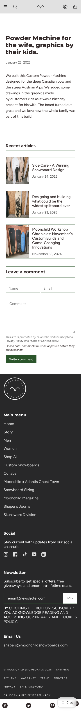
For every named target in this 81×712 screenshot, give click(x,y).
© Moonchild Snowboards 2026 (28, 669)
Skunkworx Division (20, 514)
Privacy (10, 686)
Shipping (62, 669)
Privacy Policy (14, 340)
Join (70, 598)
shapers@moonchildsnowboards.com (36, 645)
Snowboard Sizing (19, 489)
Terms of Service (40, 340)
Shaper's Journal (18, 506)
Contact (60, 678)
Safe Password (31, 686)
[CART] (75, 6)
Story (8, 432)
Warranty (28, 678)
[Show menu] (7, 6)
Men (7, 440)
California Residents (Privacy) (28, 695)
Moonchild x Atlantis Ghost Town (31, 481)
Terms (45, 678)
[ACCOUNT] (65, 6)
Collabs (10, 473)
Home (9, 423)
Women (10, 448)
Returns (10, 678)
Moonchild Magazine (21, 498)
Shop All (11, 456)
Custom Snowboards (21, 465)
